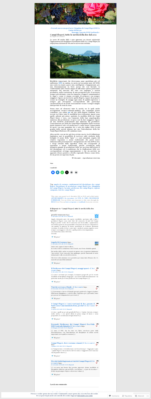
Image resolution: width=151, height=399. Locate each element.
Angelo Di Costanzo (58, 36)
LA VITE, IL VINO (81, 198)
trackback (82, 202)
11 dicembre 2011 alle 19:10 (59, 216)
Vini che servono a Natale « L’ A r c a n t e (67, 287)
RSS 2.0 (53, 202)
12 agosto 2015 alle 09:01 (58, 309)
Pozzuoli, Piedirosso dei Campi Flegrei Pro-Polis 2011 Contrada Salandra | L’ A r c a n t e (73, 325)
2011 (60, 83)
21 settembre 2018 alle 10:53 (59, 365)
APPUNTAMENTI (57, 198)
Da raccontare (69, 198)
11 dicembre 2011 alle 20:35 (59, 244)
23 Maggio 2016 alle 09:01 (59, 328)
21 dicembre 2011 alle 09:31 (59, 272)
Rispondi (70, 216)
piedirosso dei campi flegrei (82, 188)
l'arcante (67, 188)
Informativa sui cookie (85, 396)
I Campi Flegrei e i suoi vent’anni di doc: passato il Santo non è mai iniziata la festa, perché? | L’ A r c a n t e (73, 306)
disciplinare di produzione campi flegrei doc (73, 186)
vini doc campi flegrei (66, 190)
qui (69, 112)
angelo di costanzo (61, 184)
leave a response (70, 202)
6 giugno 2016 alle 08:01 (58, 346)
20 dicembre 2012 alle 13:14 (59, 288)
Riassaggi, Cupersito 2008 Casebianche (85, 32)
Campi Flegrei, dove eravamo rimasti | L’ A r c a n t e (73, 343)
